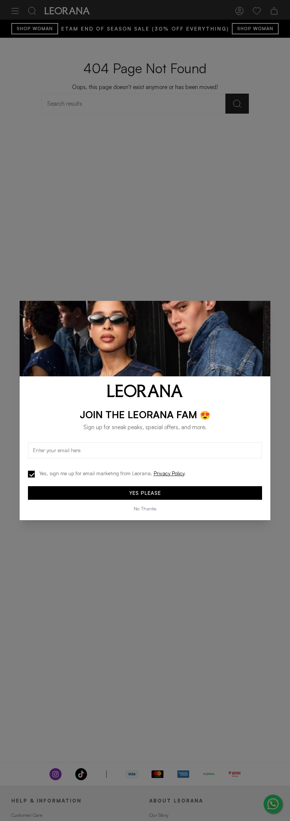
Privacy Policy (169, 473)
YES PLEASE (145, 493)
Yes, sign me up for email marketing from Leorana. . (112, 473)
